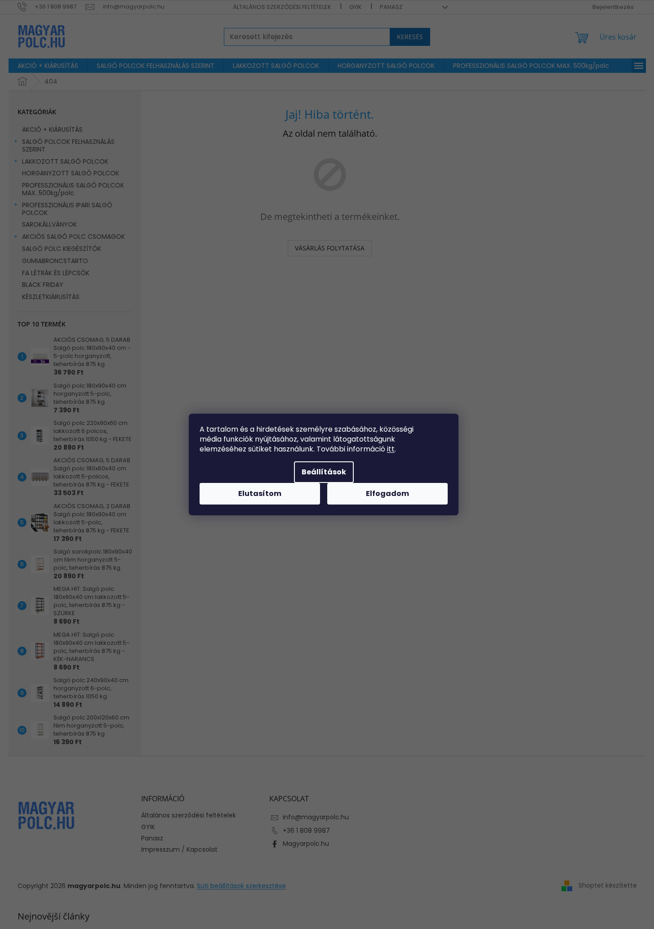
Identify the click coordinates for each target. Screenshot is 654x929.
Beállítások (324, 472)
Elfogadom (387, 493)
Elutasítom (259, 493)
